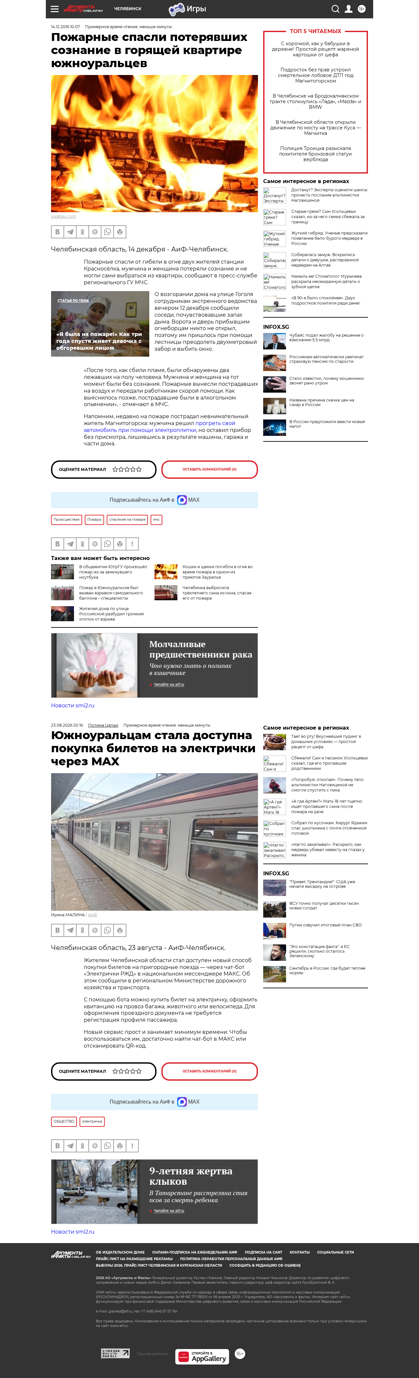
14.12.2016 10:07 (65, 26)
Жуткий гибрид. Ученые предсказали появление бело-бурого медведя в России (329, 238)
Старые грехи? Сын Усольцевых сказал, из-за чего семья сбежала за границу (328, 216)
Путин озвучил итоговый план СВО (325, 925)
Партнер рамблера (152, 1354)
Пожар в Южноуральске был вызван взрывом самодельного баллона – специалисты (111, 593)
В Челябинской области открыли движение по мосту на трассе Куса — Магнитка (315, 128)
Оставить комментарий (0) (210, 469)
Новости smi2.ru (73, 705)
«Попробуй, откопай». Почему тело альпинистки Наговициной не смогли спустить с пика (327, 784)
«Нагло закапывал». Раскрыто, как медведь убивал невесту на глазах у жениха (328, 849)
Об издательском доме (120, 1252)
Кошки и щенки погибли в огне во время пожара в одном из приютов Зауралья (218, 572)
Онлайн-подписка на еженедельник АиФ (194, 1252)
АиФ (92, 914)
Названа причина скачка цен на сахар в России (321, 402)
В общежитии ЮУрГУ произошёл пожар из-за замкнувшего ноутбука (113, 572)
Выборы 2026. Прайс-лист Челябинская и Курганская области (159, 1265)
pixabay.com (63, 216)
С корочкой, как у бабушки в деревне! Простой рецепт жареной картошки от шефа (315, 49)
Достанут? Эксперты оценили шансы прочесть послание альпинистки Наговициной (329, 195)
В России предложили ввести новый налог (327, 424)
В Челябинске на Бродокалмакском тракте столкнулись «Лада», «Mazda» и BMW (315, 101)
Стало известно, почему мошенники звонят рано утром (326, 380)
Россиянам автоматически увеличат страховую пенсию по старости (326, 359)
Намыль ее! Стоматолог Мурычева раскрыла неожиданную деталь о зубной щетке (326, 281)
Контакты (300, 1252)
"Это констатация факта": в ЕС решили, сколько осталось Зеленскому (319, 951)
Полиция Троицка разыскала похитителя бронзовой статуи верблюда (315, 154)
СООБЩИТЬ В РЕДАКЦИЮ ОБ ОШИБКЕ (265, 1265)
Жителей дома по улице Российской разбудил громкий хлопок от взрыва (111, 614)
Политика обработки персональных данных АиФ (231, 1259)
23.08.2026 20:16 (67, 725)
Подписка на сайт (263, 1252)
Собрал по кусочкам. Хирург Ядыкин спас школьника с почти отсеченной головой (329, 828)
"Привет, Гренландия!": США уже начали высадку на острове (322, 884)
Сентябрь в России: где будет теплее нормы (327, 970)
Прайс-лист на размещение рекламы (134, 1259)
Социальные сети (335, 1252)
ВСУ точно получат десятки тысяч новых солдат (324, 905)
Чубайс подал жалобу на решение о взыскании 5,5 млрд (326, 337)
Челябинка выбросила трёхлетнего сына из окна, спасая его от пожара (217, 593)
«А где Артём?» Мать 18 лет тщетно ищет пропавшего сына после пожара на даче (326, 806)
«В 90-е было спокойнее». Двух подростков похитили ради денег (325, 300)
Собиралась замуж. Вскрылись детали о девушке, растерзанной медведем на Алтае (325, 260)
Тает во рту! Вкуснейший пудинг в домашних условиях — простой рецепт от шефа (326, 741)
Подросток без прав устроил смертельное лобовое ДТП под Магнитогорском (316, 75)
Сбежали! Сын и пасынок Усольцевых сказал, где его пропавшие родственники (329, 763)
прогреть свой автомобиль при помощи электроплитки (159, 426)
